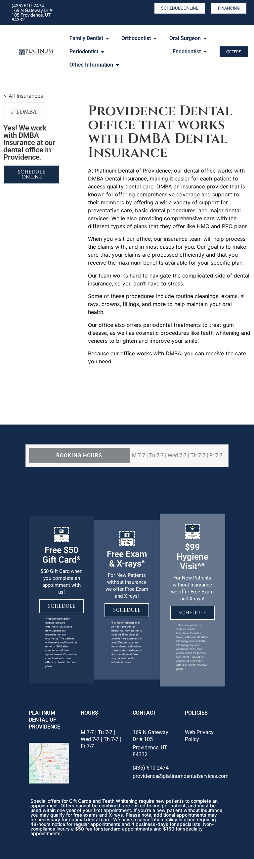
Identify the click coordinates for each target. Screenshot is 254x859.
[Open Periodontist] (102, 52)
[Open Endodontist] (205, 52)
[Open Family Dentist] (107, 38)
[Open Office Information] (117, 65)
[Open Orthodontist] (155, 38)
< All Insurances (23, 95)
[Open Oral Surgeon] (205, 38)
